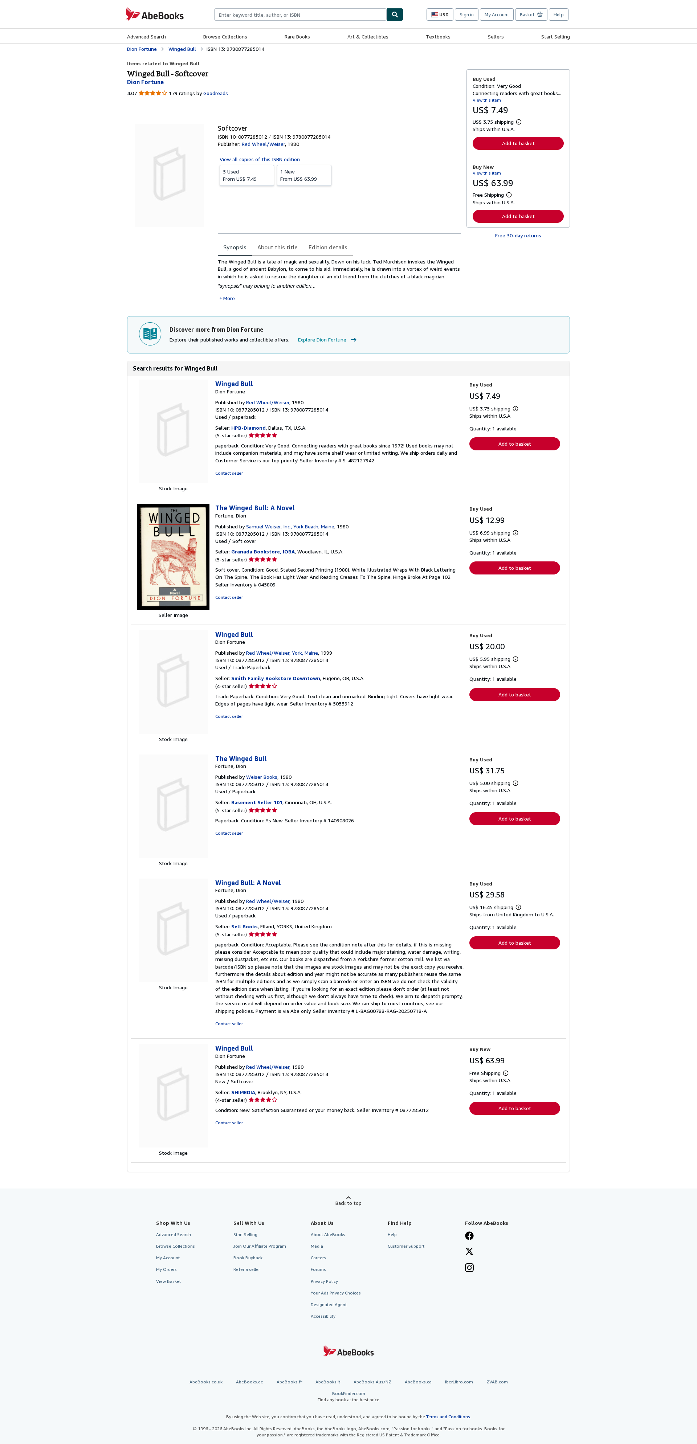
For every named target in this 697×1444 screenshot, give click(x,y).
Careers (318, 1257)
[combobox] (300, 14)
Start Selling (555, 36)
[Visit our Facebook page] (469, 1236)
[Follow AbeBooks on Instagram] (469, 1268)
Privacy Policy (324, 1281)
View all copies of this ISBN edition (260, 159)
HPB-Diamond (248, 428)
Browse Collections (225, 36)
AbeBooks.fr (289, 1381)
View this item (487, 100)
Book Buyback (247, 1257)
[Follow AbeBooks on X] (469, 1252)
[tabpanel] (339, 280)
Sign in (467, 14)
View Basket (168, 1281)
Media (317, 1246)
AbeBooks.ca (418, 1381)
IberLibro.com (459, 1381)
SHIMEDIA (243, 1092)
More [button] (229, 298)
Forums (318, 1269)
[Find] (395, 14)
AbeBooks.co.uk (206, 1381)
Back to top (348, 1203)
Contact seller (229, 473)
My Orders (166, 1269)
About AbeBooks (328, 1234)
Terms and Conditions (448, 1416)
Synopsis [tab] (234, 247)
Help (559, 14)
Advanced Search (146, 36)
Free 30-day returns (518, 235)
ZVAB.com (497, 1381)
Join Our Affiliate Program (259, 1246)
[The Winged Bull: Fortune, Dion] (173, 856)
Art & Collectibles (367, 36)
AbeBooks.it (327, 1381)
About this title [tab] (277, 247)
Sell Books (244, 926)
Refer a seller (246, 1269)
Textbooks (438, 36)
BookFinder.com (348, 1396)
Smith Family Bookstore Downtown (275, 678)
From (240, 175)
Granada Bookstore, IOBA (263, 551)
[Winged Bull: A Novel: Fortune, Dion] (173, 980)
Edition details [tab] (328, 247)
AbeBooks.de (249, 1381)
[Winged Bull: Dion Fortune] (173, 481)
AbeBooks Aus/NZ (372, 1381)
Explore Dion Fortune (322, 339)
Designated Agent (329, 1304)
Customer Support (406, 1246)
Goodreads (215, 93)
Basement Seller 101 (256, 802)
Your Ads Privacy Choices (336, 1293)
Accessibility (323, 1316)
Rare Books (297, 36)
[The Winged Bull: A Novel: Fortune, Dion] (173, 608)
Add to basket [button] (518, 143)
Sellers (496, 36)
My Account (497, 14)
